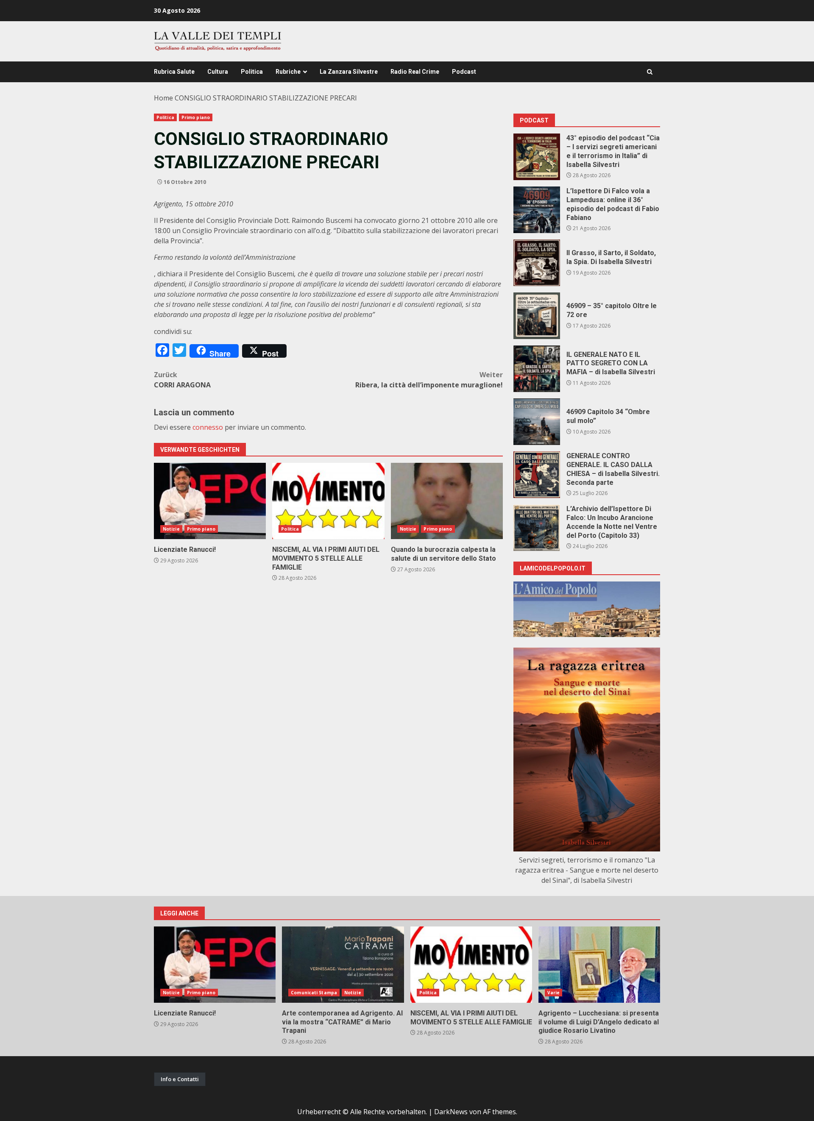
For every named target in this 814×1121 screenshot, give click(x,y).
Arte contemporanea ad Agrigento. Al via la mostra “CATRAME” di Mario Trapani (343, 964)
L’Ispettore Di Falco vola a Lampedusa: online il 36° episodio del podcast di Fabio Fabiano (536, 209)
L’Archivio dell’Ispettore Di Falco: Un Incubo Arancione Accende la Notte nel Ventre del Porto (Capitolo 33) (536, 527)
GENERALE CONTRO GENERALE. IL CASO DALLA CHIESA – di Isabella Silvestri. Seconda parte (536, 474)
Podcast (464, 71)
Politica (252, 71)
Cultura (217, 71)
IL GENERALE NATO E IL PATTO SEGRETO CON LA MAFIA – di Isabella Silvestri (536, 368)
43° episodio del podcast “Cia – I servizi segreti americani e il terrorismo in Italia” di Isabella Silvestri (536, 157)
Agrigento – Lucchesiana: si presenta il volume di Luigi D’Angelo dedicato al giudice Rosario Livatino (599, 964)
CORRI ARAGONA (182, 379)
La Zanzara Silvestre (349, 71)
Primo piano (195, 117)
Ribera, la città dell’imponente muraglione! (429, 379)
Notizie (171, 529)
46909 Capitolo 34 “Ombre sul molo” (536, 421)
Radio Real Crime (414, 71)
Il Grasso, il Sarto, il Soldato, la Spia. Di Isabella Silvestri (536, 262)
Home (163, 98)
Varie (553, 993)
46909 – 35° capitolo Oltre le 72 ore (536, 315)
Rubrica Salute (174, 71)
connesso (207, 427)
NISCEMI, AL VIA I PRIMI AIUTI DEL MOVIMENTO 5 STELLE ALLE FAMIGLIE (328, 501)
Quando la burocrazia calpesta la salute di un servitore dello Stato (447, 501)
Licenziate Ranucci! (210, 501)
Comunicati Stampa (314, 993)
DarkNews (451, 1111)
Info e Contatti (180, 1079)
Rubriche (288, 71)
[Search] (649, 72)
